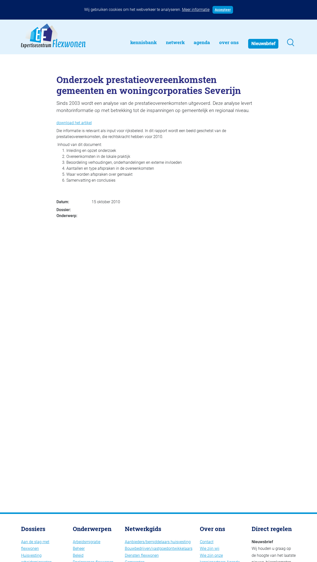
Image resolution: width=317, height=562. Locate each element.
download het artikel (74, 122)
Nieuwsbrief (263, 43)
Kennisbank (143, 42)
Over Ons (229, 42)
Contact (206, 541)
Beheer (79, 548)
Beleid (78, 555)
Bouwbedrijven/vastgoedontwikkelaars (158, 548)
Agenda (202, 42)
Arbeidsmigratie (86, 541)
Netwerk (175, 42)
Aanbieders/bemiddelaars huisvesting (158, 541)
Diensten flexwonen (142, 555)
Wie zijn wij (209, 548)
